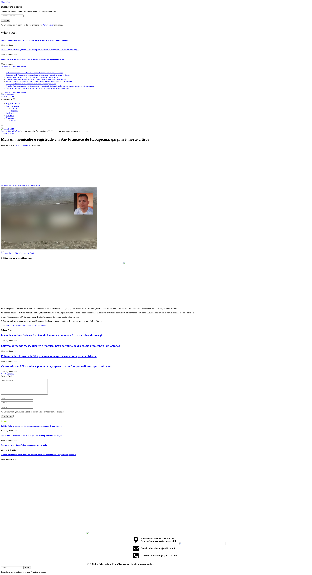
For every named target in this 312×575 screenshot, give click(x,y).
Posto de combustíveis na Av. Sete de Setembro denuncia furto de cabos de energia (34, 40)
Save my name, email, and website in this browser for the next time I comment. (34, 412)
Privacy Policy (48, 25)
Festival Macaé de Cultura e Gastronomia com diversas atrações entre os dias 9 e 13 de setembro (39, 82)
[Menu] (2, 125)
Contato (10, 118)
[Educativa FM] (7, 94)
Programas (14, 111)
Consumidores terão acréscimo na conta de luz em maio (24, 445)
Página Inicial (13, 103)
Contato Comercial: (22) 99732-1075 (159, 555)
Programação (13, 106)
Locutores (14, 108)
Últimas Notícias (7, 133)
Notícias (10, 115)
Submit (27, 568)
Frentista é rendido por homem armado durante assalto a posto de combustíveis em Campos (37, 88)
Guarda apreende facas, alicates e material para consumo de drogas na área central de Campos (40, 50)
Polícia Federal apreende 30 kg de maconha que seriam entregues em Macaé (32, 59)
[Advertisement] (156, 166)
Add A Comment (7, 374)
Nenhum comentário (24, 145)
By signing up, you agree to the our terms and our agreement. (33, 25)
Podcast (10, 113)
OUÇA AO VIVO (8, 97)
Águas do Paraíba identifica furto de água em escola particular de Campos (31, 435)
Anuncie (13, 120)
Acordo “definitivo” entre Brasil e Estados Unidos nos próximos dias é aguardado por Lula (38, 455)
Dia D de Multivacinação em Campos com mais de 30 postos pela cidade (31, 84)
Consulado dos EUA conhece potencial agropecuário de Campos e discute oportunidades (36, 79)
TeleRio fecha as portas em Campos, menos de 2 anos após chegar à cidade (31, 426)
